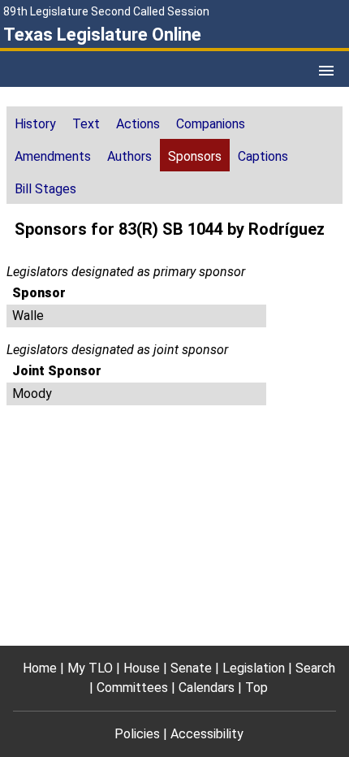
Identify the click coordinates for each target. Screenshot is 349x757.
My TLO (90, 668)
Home (40, 668)
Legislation (253, 668)
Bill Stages (45, 189)
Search (315, 668)
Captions (263, 156)
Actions (138, 124)
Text (86, 124)
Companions (210, 124)
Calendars (207, 687)
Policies (137, 734)
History (35, 124)
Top (256, 687)
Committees (132, 687)
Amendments (53, 156)
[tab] (35, 122)
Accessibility (206, 734)
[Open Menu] (326, 70)
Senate (191, 668)
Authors (129, 156)
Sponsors (195, 156)
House (141, 668)
